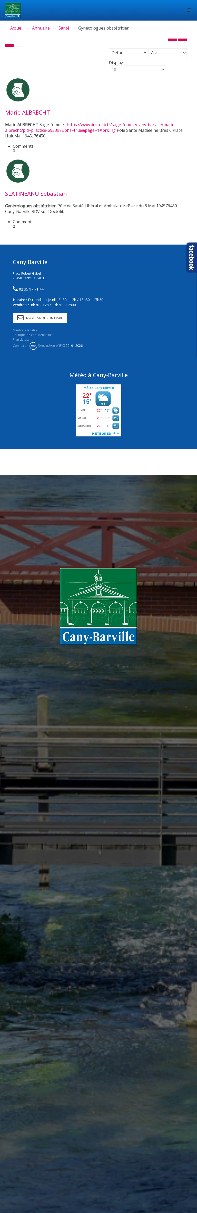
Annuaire (41, 28)
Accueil (16, 28)
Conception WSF (49, 345)
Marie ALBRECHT (27, 112)
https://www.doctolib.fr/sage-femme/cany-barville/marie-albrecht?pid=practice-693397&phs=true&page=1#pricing (90, 127)
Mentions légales (25, 330)
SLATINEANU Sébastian (36, 193)
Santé (64, 28)
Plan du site (21, 339)
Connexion (20, 345)
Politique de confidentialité (32, 335)
